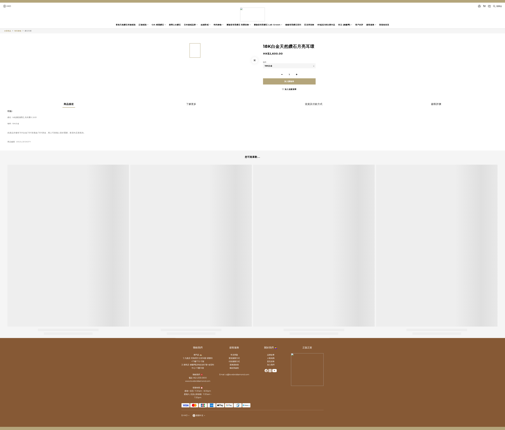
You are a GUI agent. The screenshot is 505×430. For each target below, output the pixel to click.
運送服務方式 (234, 358)
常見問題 (234, 355)
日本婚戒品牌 (190, 25)
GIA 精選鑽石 (158, 25)
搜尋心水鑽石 (175, 25)
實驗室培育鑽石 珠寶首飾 (238, 25)
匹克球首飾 (309, 25)
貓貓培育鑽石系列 (293, 25)
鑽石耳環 (28, 31)
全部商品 (7, 31)
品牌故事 (270, 355)
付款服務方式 (234, 361)
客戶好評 (359, 25)
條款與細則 (234, 368)
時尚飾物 (218, 25)
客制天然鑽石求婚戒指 (126, 25)
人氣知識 (270, 358)
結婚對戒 (205, 25)
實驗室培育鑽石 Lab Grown (267, 25)
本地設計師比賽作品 (326, 25)
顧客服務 (370, 25)
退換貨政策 (234, 365)
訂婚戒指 (143, 25)
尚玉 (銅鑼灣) (344, 25)
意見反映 (270, 361)
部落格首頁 (384, 25)
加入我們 (270, 365)
